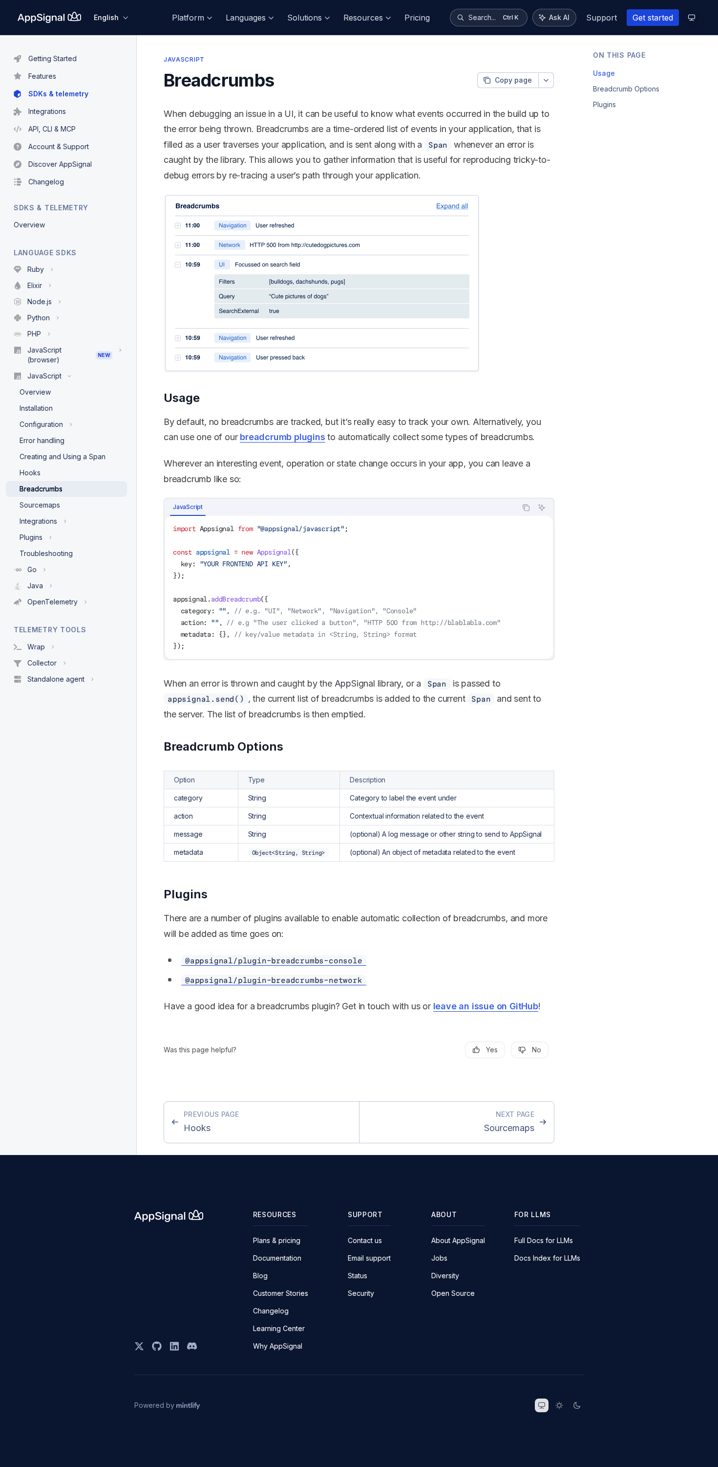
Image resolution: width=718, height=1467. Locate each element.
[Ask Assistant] (541, 507)
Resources (363, 17)
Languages (246, 17)
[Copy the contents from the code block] (526, 507)
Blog (260, 1275)
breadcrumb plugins (282, 437)
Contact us (365, 1240)
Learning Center (279, 1328)
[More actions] (546, 80)
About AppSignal (458, 1240)
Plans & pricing (276, 1240)
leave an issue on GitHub (485, 1006)
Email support (369, 1258)
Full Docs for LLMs (543, 1240)
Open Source (453, 1293)
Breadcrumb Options (626, 89)
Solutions (304, 17)
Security (361, 1293)
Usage (604, 73)
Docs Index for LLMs (547, 1258)
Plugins (604, 104)
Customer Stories (280, 1293)
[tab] (188, 507)
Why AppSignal (277, 1346)
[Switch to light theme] (559, 1405)
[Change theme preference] (691, 17)
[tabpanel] (359, 587)
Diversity (445, 1275)
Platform (188, 17)
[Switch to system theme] (542, 1405)
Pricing (417, 17)
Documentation (277, 1258)
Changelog (271, 1311)
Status (357, 1275)
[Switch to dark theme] (577, 1405)
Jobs (439, 1258)
